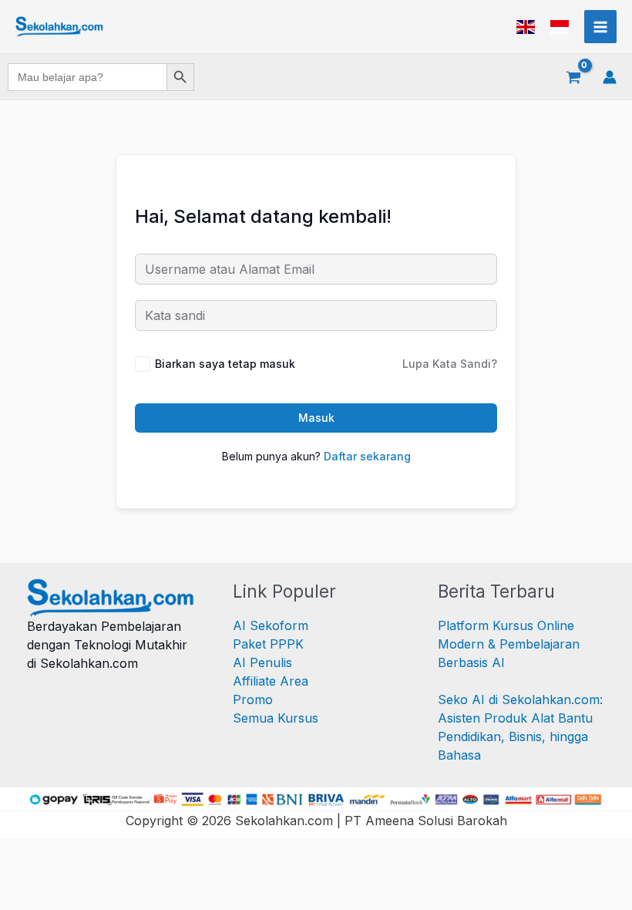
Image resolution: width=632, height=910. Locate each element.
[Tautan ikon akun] (610, 77)
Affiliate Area (270, 681)
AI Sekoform (270, 625)
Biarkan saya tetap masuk (225, 363)
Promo (253, 699)
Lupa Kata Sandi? (449, 363)
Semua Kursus (275, 718)
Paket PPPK (268, 644)
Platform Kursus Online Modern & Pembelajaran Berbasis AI (509, 644)
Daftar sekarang (367, 456)
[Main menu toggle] (600, 26)
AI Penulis (262, 662)
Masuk (316, 417)
